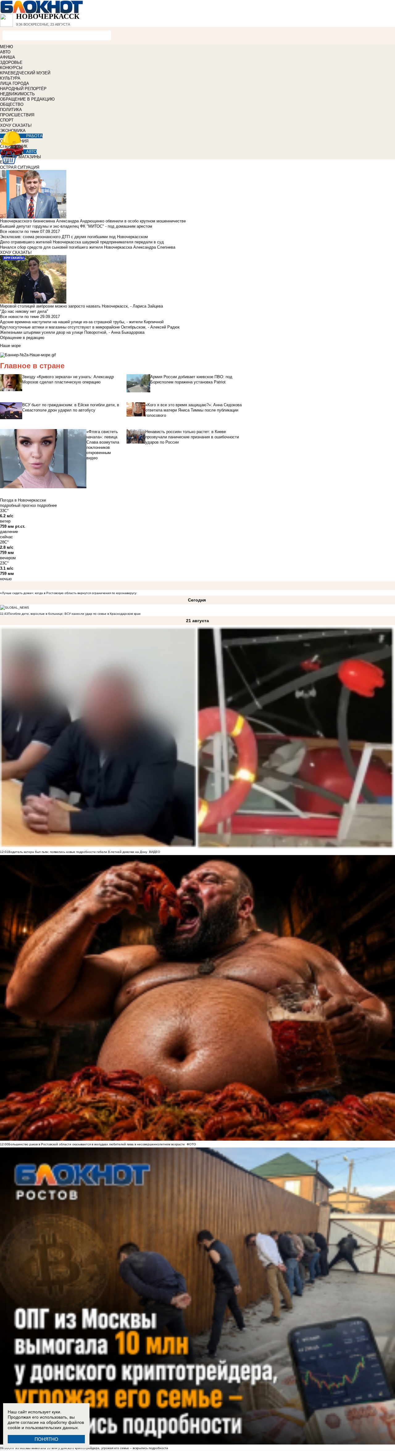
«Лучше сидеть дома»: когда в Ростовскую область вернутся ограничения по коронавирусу (68, 593)
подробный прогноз (18, 505)
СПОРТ (7, 120)
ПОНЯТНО (46, 1439)
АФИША (7, 57)
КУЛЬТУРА (10, 78)
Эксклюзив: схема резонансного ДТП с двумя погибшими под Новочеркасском (74, 236)
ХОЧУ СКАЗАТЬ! (16, 125)
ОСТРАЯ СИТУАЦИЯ (19, 167)
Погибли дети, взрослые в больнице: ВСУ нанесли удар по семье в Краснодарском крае (74, 613)
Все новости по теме (19, 231)
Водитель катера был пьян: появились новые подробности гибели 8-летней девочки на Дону (77, 852)
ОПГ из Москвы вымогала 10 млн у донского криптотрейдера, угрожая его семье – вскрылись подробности (88, 1448)
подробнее (47, 505)
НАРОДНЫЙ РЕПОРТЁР (23, 88)
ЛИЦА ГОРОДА (14, 83)
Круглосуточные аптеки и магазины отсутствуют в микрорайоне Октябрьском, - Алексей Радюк (90, 327)
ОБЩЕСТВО (11, 104)
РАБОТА (34, 136)
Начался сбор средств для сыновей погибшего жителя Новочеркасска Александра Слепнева (87, 247)
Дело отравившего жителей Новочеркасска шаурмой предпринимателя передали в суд (82, 242)
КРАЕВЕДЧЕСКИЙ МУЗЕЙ (25, 73)
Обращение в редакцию (22, 337)
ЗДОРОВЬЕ (11, 62)
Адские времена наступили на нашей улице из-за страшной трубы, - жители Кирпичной (82, 322)
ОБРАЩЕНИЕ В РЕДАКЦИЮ (27, 99)
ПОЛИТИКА (11, 109)
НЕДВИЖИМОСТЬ (17, 94)
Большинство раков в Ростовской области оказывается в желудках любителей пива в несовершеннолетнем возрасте (96, 1144)
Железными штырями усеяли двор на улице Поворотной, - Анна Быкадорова (72, 332)
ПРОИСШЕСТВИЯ (17, 115)
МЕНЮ (6, 46)
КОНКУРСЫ (11, 67)
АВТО (5, 52)
